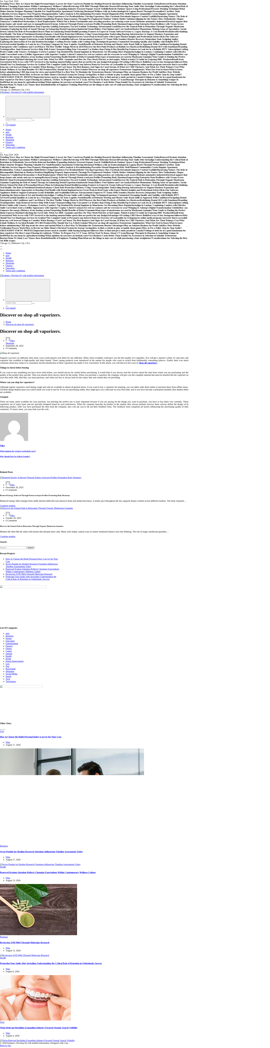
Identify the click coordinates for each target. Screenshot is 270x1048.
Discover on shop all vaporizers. (20, 324)
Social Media (11, 674)
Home (8, 129)
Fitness (9, 648)
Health (9, 134)
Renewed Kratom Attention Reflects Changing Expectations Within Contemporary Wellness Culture (32, 570)
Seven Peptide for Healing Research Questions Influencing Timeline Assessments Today (41, 851)
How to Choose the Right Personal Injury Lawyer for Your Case (30, 737)
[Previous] (1, 729)
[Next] (4, 729)
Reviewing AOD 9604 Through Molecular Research (29, 574)
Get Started (11, 125)
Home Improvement (14, 661)
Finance (9, 142)
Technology (11, 681)
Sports (8, 676)
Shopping (10, 140)
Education (10, 145)
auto (7, 132)
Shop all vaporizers (148, 363)
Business (10, 137)
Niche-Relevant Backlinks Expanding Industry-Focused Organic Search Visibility (38, 1028)
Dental (9, 638)
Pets (7, 666)
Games (9, 651)
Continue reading (7, 505)
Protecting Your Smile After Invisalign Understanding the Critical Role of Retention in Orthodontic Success (31, 577)
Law (8, 664)
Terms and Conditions (15, 147)
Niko (12, 340)
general (9, 653)
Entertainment (12, 643)
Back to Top (5, 1045)
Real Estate (11, 669)
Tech (8, 679)
